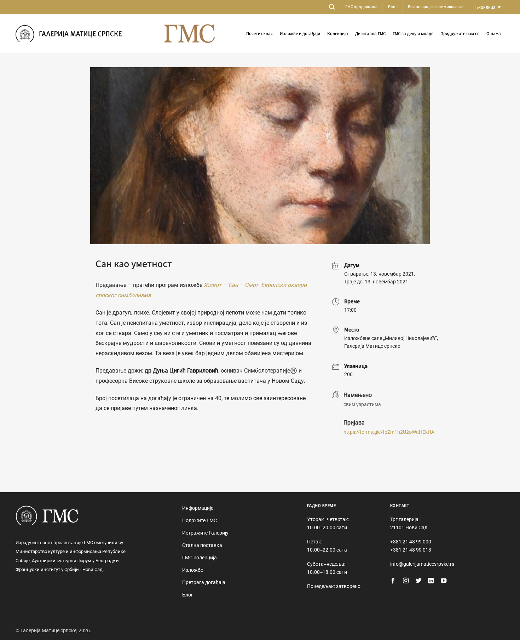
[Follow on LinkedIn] (431, 581)
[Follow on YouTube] (443, 581)
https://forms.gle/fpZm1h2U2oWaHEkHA (388, 432)
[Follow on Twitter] (418, 581)
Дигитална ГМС (370, 33)
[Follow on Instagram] (406, 581)
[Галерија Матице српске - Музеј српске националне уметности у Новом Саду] (69, 33)
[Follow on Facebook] (393, 581)
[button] (332, 7)
